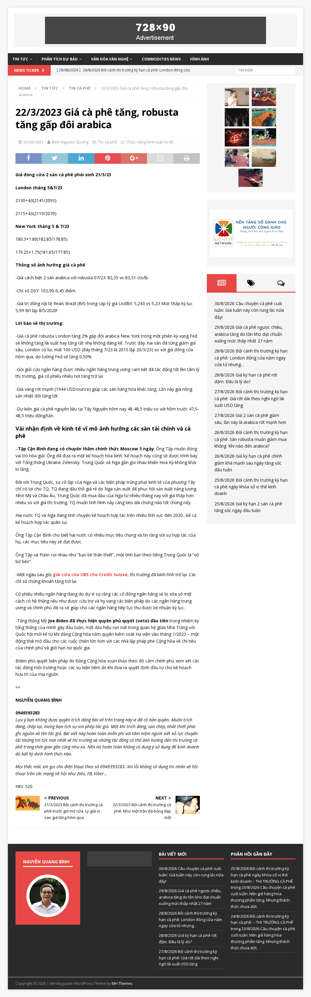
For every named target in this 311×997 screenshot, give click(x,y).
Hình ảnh (199, 59)
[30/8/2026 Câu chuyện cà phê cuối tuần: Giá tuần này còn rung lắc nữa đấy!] (237, 97)
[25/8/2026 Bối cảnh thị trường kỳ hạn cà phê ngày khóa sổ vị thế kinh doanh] (250, 178)
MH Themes (122, 983)
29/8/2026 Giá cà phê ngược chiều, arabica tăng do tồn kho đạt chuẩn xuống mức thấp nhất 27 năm (248, 334)
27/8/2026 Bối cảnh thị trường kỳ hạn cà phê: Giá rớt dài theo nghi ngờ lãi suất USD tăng (251, 398)
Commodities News (161, 59)
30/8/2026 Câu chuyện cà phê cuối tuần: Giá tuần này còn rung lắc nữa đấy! (249, 310)
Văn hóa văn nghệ (109, 59)
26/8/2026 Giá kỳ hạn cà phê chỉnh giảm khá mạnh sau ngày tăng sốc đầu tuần (248, 463)
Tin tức (20, 59)
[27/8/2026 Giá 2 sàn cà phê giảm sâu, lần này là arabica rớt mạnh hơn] (264, 137)
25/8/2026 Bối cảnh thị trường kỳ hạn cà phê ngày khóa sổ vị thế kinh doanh (251, 487)
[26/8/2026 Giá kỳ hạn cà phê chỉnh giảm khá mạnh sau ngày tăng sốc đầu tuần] (264, 158)
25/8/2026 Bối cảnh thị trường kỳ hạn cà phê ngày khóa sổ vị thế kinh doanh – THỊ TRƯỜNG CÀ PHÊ (262, 875)
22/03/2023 (33, 142)
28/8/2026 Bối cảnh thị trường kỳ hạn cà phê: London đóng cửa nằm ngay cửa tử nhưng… (251, 357)
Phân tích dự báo (60, 59)
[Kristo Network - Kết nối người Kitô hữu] (251, 233)
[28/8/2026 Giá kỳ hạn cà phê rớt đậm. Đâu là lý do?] (264, 117)
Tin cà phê (107, 142)
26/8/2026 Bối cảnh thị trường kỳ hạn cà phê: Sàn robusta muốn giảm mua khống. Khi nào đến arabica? (251, 439)
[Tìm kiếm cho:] (265, 70)
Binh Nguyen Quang (70, 142)
